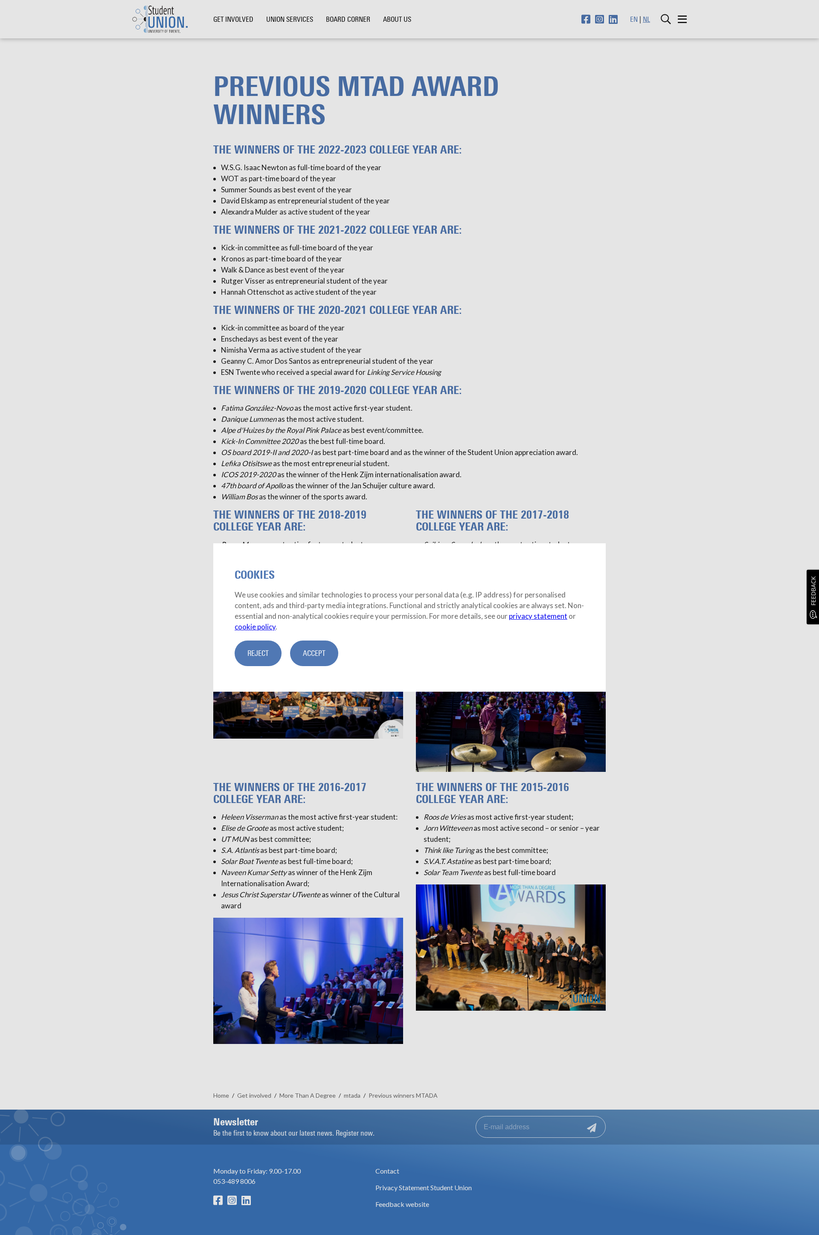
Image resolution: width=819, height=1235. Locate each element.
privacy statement (538, 616)
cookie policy (255, 626)
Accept (314, 653)
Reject (258, 653)
